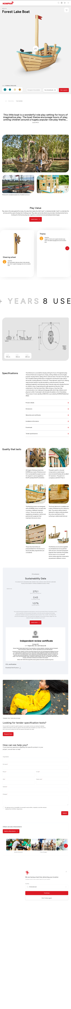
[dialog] (35, 504)
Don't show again (47, 898)
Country (27, 883)
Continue (47, 893)
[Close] (66, 872)
